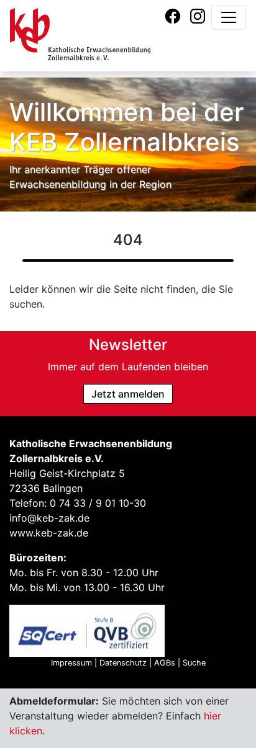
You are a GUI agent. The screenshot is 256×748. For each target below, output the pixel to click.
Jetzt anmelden (128, 394)
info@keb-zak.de (49, 518)
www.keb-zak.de (48, 533)
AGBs (164, 662)
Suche (194, 662)
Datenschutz (123, 662)
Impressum (71, 662)
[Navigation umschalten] (228, 17)
